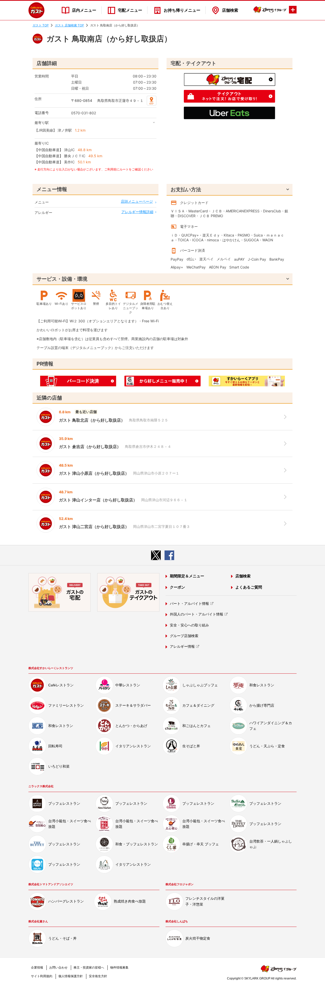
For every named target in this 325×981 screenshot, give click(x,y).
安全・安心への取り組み (189, 625)
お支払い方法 (186, 189)
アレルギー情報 (182, 646)
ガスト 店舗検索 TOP (69, 25)
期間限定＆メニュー (187, 576)
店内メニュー (84, 10)
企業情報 (37, 967)
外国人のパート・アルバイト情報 (196, 614)
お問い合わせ (58, 967)
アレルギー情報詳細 (137, 212)
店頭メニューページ (137, 201)
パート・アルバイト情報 (189, 604)
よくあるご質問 (248, 587)
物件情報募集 (119, 967)
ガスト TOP (40, 25)
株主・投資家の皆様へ (89, 967)
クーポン (177, 587)
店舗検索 (230, 10)
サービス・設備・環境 (62, 279)
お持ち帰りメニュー (182, 10)
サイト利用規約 (41, 976)
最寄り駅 (42, 122)
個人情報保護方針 (70, 976)
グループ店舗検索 (184, 636)
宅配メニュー (130, 10)
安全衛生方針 (98, 976)
